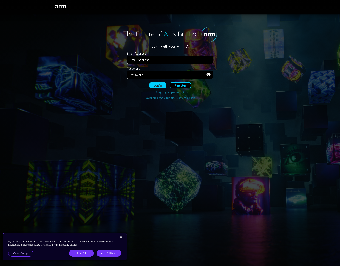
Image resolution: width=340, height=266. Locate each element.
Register (180, 85)
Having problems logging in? (160, 97)
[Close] (121, 237)
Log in (158, 85)
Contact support (186, 97)
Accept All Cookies (108, 253)
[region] (65, 246)
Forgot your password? (170, 92)
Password (133, 68)
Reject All (81, 253)
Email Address (136, 53)
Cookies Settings (20, 253)
